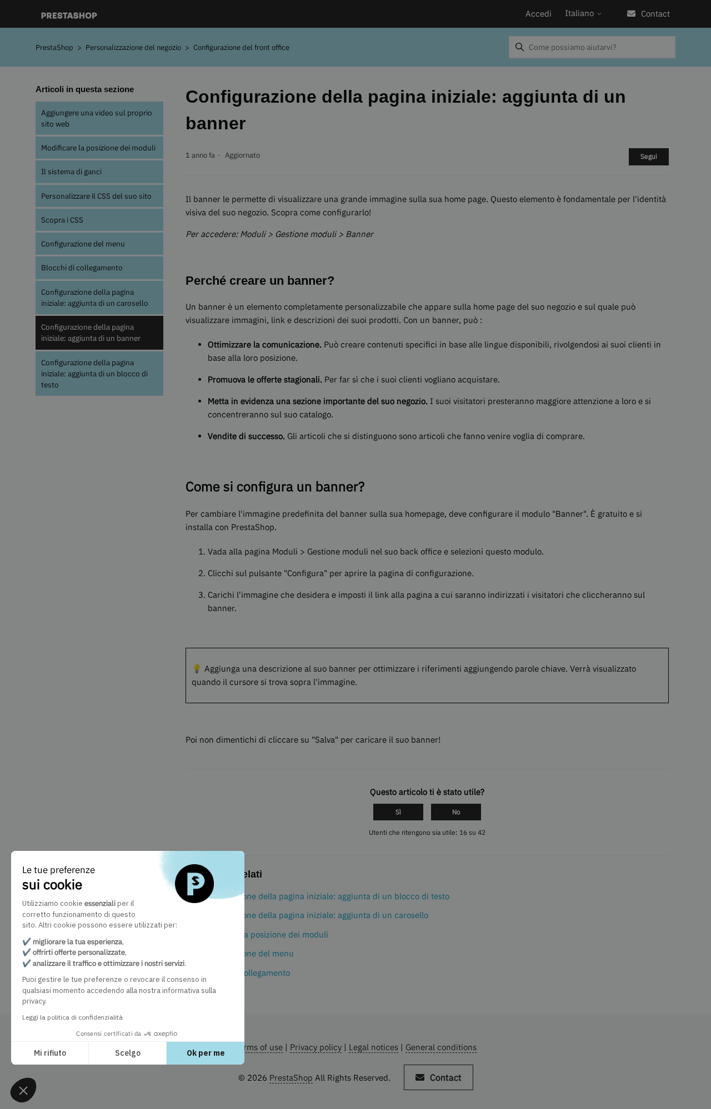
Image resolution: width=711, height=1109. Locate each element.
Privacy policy (316, 1047)
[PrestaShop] (69, 14)
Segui (648, 156)
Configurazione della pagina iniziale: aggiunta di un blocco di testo (94, 373)
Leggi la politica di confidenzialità (72, 1017)
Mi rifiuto (50, 1053)
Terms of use (258, 1047)
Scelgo (128, 1053)
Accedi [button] (538, 13)
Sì (398, 812)
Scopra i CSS (62, 220)
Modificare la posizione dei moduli (98, 148)
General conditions (441, 1047)
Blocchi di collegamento (82, 268)
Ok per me (206, 1053)
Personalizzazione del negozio (134, 47)
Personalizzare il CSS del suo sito (96, 196)
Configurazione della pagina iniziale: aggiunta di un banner (91, 332)
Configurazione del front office (241, 47)
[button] (23, 1090)
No (456, 812)
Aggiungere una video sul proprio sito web (96, 118)
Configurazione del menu (83, 244)
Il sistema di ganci (71, 172)
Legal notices (373, 1047)
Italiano (580, 13)
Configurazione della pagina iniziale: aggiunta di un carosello (94, 297)
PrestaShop (54, 47)
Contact (655, 13)
